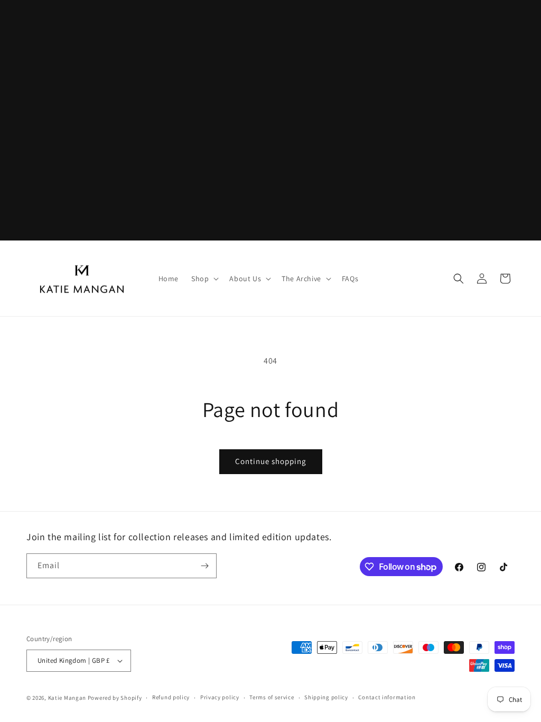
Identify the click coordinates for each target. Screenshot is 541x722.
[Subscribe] (204, 565)
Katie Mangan (67, 697)
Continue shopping (270, 461)
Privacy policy (219, 697)
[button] (204, 278)
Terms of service (271, 697)
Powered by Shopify (115, 697)
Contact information (386, 697)
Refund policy (171, 697)
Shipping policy (326, 697)
